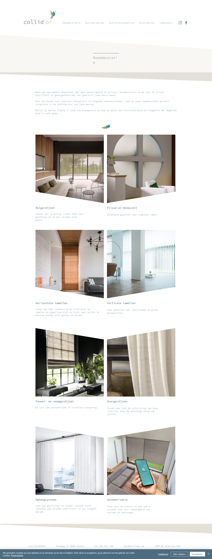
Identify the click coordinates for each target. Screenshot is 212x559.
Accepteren (197, 554)
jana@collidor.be (133, 546)
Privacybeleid (17, 555)
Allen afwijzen (179, 554)
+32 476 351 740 (104, 546)
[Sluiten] (208, 554)
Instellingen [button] (163, 554)
